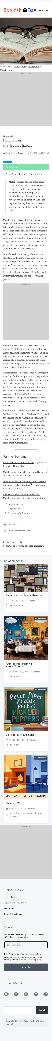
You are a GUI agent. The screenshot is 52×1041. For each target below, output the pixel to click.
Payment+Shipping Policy (15, 902)
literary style (16, 146)
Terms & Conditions (13, 914)
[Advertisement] (26, 100)
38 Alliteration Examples (20, 734)
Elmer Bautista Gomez (14, 153)
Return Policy (10, 908)
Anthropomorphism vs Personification (19, 665)
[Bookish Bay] (20, 10)
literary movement (17, 605)
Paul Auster (27, 146)
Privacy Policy (10, 896)
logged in (20, 546)
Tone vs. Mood (14, 803)
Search (42, 1010)
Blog (24, 66)
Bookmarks (33, 66)
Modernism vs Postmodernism (24, 595)
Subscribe (26, 967)
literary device (15, 676)
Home (17, 66)
